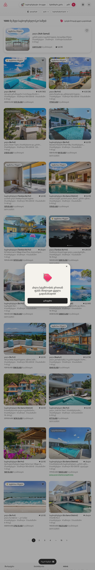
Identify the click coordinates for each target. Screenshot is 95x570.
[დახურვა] (67, 266)
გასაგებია (47, 300)
